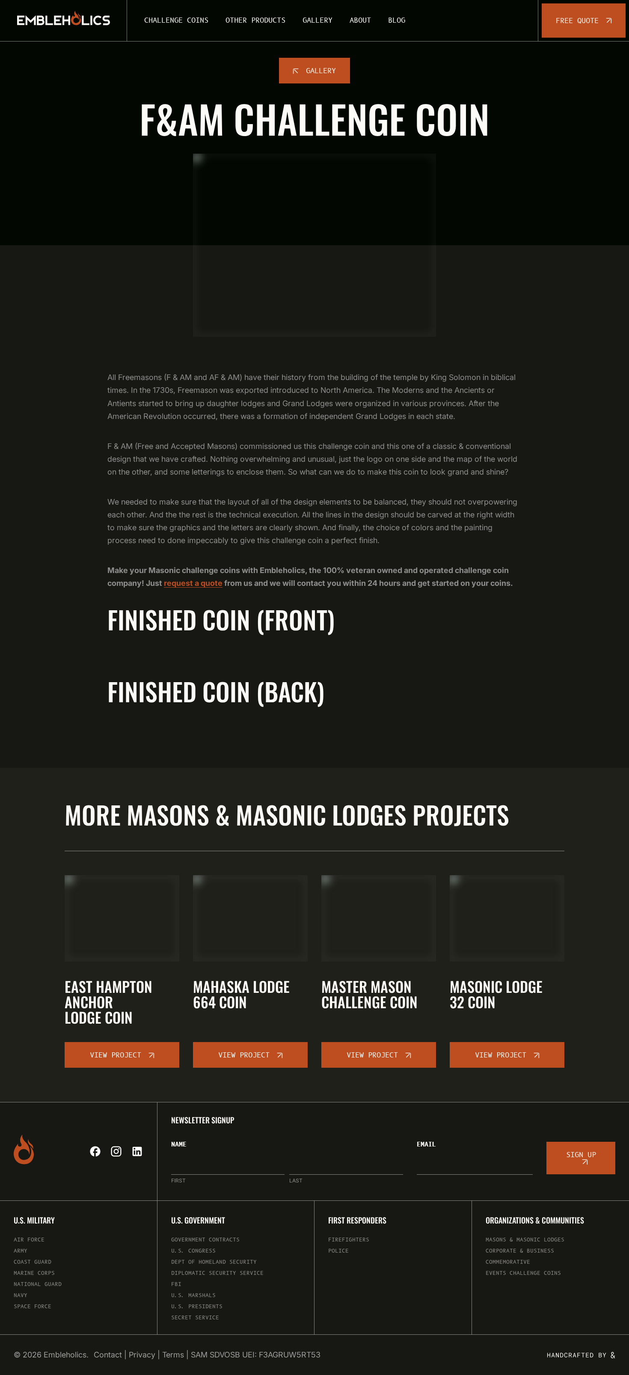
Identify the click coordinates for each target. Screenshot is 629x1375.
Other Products (255, 20)
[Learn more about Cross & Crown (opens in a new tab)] (581, 1355)
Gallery (317, 20)
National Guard (38, 1284)
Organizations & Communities (535, 1220)
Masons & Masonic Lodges (525, 1240)
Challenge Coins (176, 20)
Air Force (29, 1240)
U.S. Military (34, 1220)
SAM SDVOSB (215, 1354)
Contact (108, 1354)
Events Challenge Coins (523, 1273)
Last (296, 1180)
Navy (20, 1295)
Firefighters (348, 1240)
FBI (176, 1284)
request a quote (193, 583)
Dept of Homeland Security (214, 1262)
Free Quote (577, 21)
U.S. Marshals (193, 1295)
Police (338, 1251)
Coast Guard (32, 1262)
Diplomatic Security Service (217, 1273)
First (178, 1180)
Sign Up (581, 1155)
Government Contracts (205, 1240)
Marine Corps (34, 1273)
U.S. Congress (193, 1251)
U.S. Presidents (197, 1306)
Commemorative (508, 1262)
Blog (396, 20)
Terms (173, 1354)
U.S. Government (198, 1220)
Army (20, 1251)
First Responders (357, 1220)
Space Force (32, 1306)
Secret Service (195, 1318)
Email (426, 1145)
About (360, 20)
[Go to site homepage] (63, 20)
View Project (115, 1055)
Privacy (142, 1354)
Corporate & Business (520, 1251)
